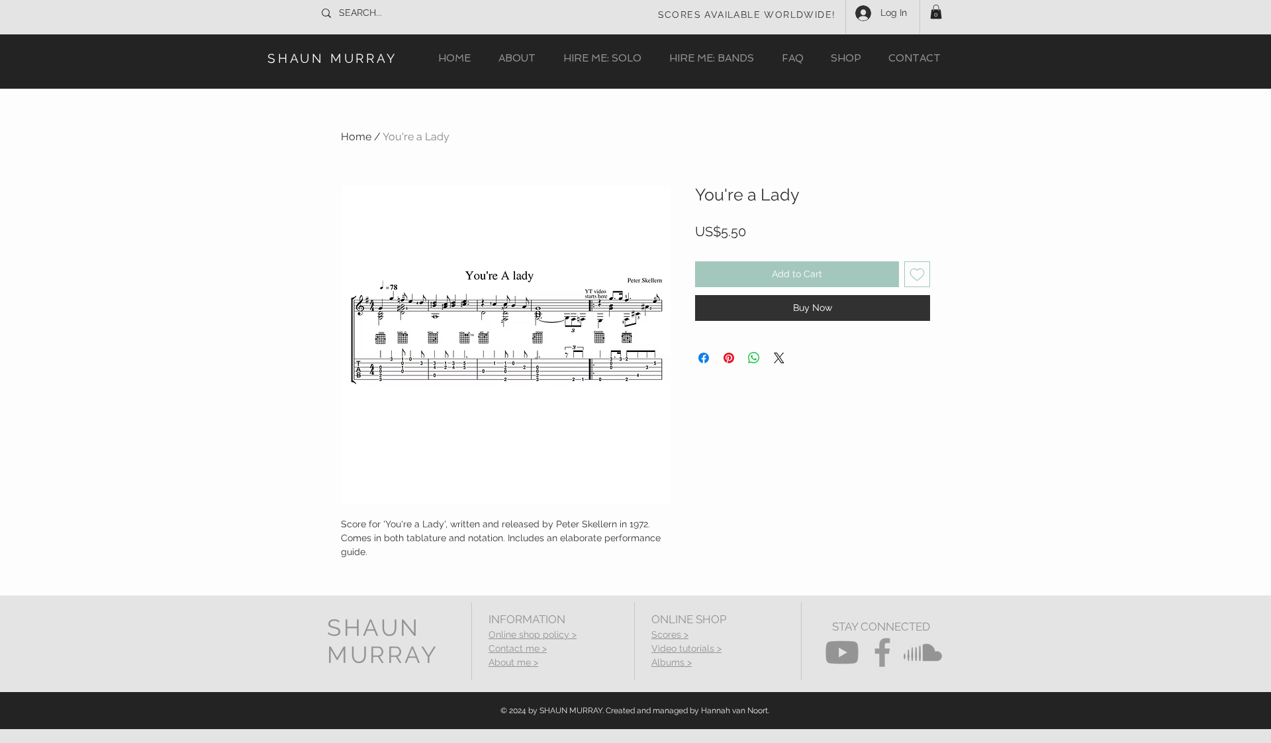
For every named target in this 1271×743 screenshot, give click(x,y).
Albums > (671, 662)
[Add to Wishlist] (917, 274)
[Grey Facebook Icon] (882, 652)
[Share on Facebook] (704, 358)
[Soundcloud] (923, 652)
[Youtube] (842, 652)
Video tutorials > (686, 648)
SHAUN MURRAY (332, 58)
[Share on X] (779, 358)
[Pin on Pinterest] (729, 358)
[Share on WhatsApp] (754, 358)
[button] (936, 12)
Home (356, 136)
